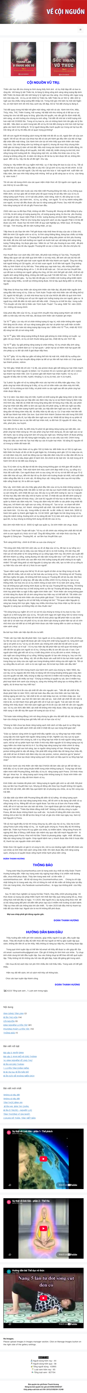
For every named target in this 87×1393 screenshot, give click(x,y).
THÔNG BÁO (9, 1033)
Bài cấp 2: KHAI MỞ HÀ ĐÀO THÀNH (20, 1056)
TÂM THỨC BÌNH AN (12, 1102)
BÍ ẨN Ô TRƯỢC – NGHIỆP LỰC (17, 1110)
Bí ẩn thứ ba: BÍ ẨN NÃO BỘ (16, 1072)
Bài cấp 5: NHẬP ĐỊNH (13, 1053)
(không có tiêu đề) (11, 1095)
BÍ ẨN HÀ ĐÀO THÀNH (13, 1064)
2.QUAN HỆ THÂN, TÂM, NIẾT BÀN (19, 1118)
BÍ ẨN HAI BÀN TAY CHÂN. (16, 1106)
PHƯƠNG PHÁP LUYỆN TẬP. (16, 1029)
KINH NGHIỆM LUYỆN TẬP (15, 1025)
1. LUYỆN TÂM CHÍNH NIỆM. (16, 1068)
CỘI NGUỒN (9, 1021)
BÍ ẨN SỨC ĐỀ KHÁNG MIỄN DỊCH (18, 1076)
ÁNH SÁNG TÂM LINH (13, 1013)
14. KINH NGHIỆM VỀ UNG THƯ (18, 1060)
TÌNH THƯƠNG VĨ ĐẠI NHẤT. (16, 1114)
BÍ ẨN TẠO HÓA (10, 1017)
